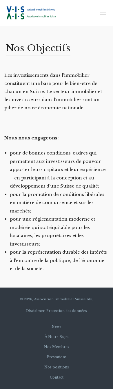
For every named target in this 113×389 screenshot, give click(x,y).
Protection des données (66, 311)
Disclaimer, (35, 311)
